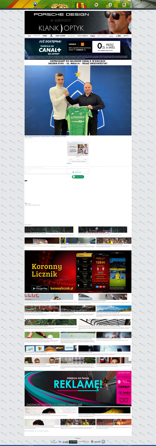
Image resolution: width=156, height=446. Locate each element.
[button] (78, 171)
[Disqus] (78, 191)
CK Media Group (129, 445)
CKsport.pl (30, 445)
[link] (83, 161)
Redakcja (32, 445)
